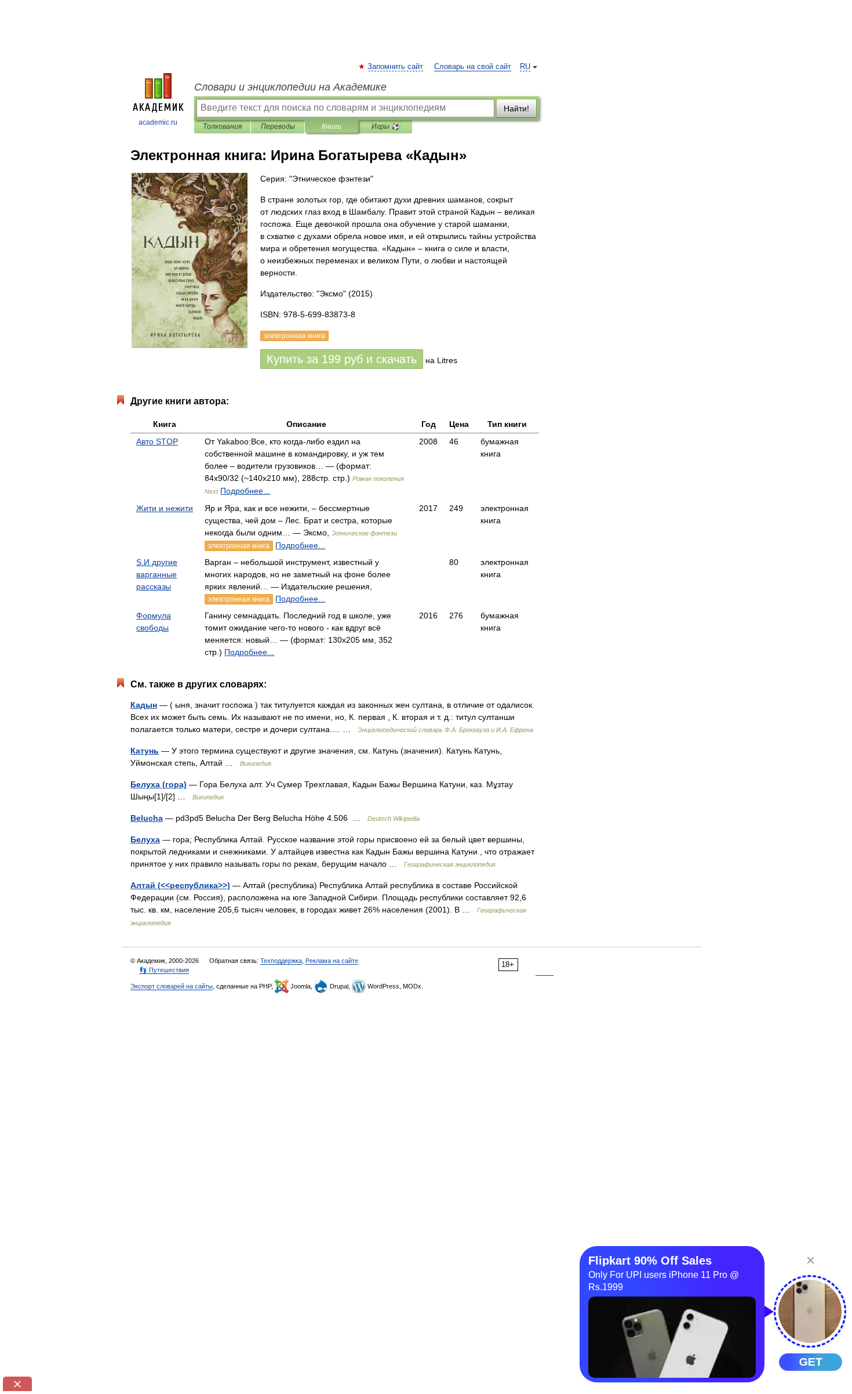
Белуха (145, 839)
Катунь (144, 750)
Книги (331, 126)
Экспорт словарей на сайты (171, 986)
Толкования (222, 126)
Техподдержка (281, 960)
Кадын (143, 704)
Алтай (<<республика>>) (180, 885)
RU (525, 67)
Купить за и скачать (342, 359)
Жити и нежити (164, 508)
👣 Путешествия (164, 969)
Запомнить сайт (396, 67)
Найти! (516, 108)
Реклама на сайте (331, 960)
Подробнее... (245, 490)
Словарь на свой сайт (472, 67)
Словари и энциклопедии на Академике (290, 87)
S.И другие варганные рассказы (156, 574)
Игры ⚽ (386, 126)
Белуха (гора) (158, 784)
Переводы (278, 126)
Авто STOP (157, 441)
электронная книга (239, 546)
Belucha (146, 818)
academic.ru (158, 122)
